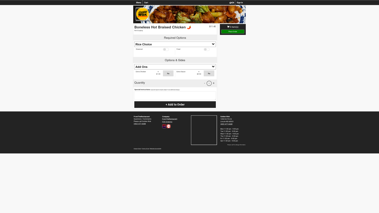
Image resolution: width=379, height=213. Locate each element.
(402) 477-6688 (140, 124)
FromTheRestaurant (169, 119)
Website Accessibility (155, 148)
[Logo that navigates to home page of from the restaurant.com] (164, 126)
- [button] (204, 83)
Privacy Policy (137, 148)
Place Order (232, 32)
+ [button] (214, 83)
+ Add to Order (175, 104)
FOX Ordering (167, 122)
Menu (138, 2)
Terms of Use (145, 148)
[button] (168, 49)
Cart (146, 2)
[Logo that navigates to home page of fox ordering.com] (168, 126)
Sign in (240, 2)
